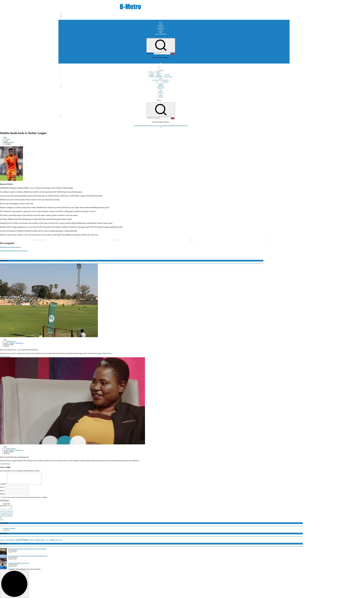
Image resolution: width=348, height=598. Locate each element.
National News (40, 540)
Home (160, 22)
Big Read (170, 61)
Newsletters (161, 70)
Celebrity (161, 26)
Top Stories (59, 540)
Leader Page (161, 25)
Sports (160, 29)
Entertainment (160, 28)
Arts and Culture (162, 61)
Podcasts (161, 31)
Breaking (175, 61)
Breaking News (183, 61)
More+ (160, 88)
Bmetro (6, 141)
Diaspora (161, 96)
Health (160, 91)
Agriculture (150, 61)
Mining (158, 73)
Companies (158, 75)
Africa (136, 61)
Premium (161, 85)
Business (157, 71)
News (161, 23)
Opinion (152, 76)
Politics (151, 71)
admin (8, 139)
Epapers (161, 95)
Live (161, 90)
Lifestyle (161, 93)
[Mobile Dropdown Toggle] (160, 80)
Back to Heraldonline (161, 34)
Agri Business (158, 76)
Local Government (167, 76)
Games (160, 32)
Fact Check (165, 82)
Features (152, 75)
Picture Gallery (160, 86)
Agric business (142, 61)
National (167, 74)
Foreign (151, 73)
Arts (155, 61)
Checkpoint (164, 80)
